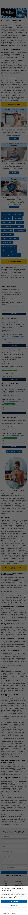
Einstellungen (14, 905)
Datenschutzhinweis (11, 913)
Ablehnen (14, 909)
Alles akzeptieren (14, 901)
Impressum (4, 913)
